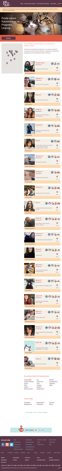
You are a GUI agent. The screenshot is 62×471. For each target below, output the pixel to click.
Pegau (51, 404)
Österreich (3, 462)
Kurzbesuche (17, 446)
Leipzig (35, 452)
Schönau (39, 385)
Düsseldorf (10, 452)
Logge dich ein (34, 9)
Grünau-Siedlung (29, 381)
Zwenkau (51, 402)
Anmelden (53, 3)
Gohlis (26, 383)
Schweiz (15, 460)
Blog (21, 3)
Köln (28, 452)
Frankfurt (16, 452)
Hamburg (23, 452)
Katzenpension (17, 444)
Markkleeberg (28, 404)
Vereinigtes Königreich (54, 460)
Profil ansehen (28, 88)
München (43, 452)
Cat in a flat (6, 4)
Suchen (8, 38)
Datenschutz (52, 442)
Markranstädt (40, 402)
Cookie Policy (40, 444)
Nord (38, 383)
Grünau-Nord (40, 388)
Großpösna (40, 404)
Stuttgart (49, 452)
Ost (38, 379)
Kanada (50, 457)
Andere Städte (57, 452)
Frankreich (27, 457)
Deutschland (16, 457)
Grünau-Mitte (28, 379)
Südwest (51, 379)
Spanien (27, 460)
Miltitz (51, 385)
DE (59, 3)
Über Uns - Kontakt (41, 439)
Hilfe (50, 444)
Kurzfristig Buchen (30, 446)
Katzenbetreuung (29, 442)
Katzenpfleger (29, 444)
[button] (8, 55)
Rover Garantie (52, 439)
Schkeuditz (27, 402)
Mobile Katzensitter (18, 449)
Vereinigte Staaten (41, 460)
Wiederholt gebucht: (30, 73)
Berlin (2, 452)
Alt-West (39, 387)
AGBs (38, 442)
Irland (38, 457)
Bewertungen (29, 439)
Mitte (25, 385)
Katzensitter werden (30, 3)
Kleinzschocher (28, 388)
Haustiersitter (17, 442)
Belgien (3, 457)
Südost (26, 387)
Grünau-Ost (40, 381)
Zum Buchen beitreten (43, 3)
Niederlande (4, 460)
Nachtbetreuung (29, 449)
